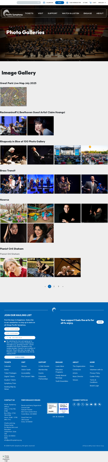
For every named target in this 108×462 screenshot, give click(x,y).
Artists (75, 373)
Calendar (7, 366)
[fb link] (74, 404)
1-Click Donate (43, 366)
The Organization (79, 366)
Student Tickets (10, 380)
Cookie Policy (94, 376)
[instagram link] (78, 404)
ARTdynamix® (86, 446)
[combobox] (7, 337)
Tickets (29, 13)
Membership (43, 370)
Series (6, 370)
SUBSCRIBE (19, 357)
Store (92, 366)
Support (52, 13)
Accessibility (25, 373)
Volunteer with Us (96, 370)
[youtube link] (91, 404)
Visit (40, 13)
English (101, 2)
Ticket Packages (10, 373)
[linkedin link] (86, 404)
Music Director (78, 376)
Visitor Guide (26, 370)
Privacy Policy (95, 373)
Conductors (77, 370)
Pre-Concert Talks (27, 376)
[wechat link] (99, 404)
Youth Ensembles (62, 381)
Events (41, 373)
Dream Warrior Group (98, 446)
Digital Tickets (9, 376)
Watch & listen (70, 13)
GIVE (100, 322)
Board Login (94, 386)
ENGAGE (88, 13)
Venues (24, 366)
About (100, 13)
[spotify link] (95, 404)
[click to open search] (38, 2)
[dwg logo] (54, 310)
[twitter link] (82, 404)
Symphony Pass (10, 383)
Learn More (60, 366)
